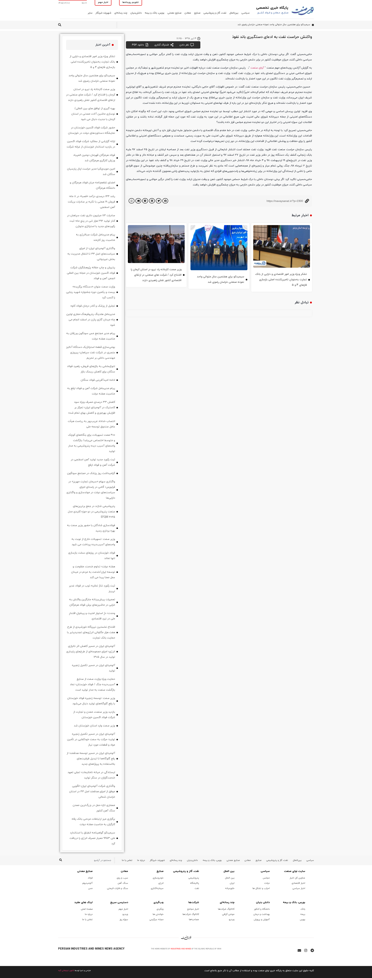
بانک (303, 909)
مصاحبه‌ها (194, 919)
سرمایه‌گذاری (157, 888)
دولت (267, 883)
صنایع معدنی (174, 13)
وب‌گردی (158, 902)
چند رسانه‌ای (120, 13)
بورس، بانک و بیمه (154, 13)
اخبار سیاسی (298, 888)
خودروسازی (158, 877)
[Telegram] (312, 950)
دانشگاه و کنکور (262, 909)
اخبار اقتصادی (298, 883)
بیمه (302, 914)
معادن (187, 13)
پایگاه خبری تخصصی (272, 7)
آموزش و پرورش (262, 919)
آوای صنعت (257, 68)
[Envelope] (299, 950)
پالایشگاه (194, 883)
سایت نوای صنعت (294, 871)
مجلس (266, 877)
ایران (232, 883)
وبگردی (160, 909)
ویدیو (231, 919)
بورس (302, 919)
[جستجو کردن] (60, 860)
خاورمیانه (229, 888)
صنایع (197, 13)
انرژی (161, 883)
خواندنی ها (158, 914)
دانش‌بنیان (136, 13)
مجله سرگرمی (156, 919)
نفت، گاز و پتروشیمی (214, 13)
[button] (165, 200)
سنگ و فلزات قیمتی (117, 888)
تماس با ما (127, 860)
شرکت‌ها (193, 902)
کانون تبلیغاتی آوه (66, 970)
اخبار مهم (123, 909)
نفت (197, 888)
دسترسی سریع (119, 902)
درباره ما (141, 860)
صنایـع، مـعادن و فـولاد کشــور (272, 13)
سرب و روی (122, 877)
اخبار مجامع (193, 909)
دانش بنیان (263, 902)
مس (90, 888)
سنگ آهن (123, 883)
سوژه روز (124, 919)
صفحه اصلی (87, 909)
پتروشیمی (193, 877)
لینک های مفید (83, 902)
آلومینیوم (87, 883)
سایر (90, 13)
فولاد (90, 877)
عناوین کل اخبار (297, 877)
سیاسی (245, 13)
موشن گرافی (228, 914)
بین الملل (228, 871)
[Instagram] (305, 950)
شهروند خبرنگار (103, 13)
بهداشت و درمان (261, 914)
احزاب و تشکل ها (261, 888)
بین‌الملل (233, 13)
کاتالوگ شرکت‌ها (226, 909)
